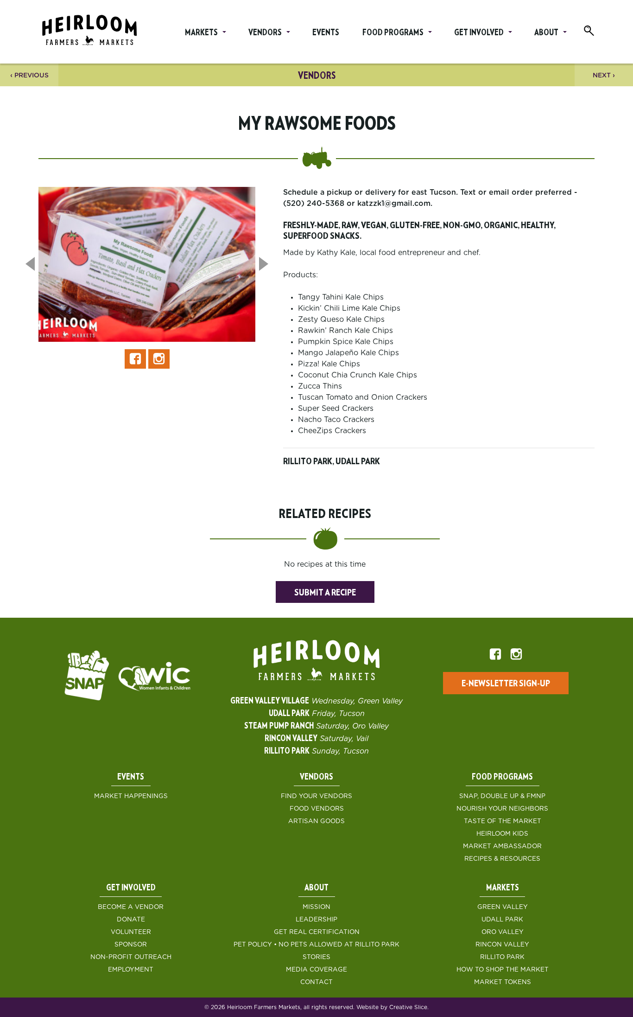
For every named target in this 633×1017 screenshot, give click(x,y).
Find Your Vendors (316, 796)
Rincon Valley (502, 944)
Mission (316, 907)
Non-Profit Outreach (130, 957)
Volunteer (131, 932)
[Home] (89, 31)
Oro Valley (502, 932)
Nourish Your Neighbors (502, 809)
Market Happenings (131, 796)
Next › (604, 75)
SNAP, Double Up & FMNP (502, 796)
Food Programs (393, 33)
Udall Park (502, 919)
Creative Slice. (409, 1007)
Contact (316, 982)
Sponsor (130, 944)
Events (325, 33)
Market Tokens (502, 982)
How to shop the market (502, 969)
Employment (130, 969)
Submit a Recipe (325, 592)
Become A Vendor (131, 907)
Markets (201, 33)
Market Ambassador (502, 846)
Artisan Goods (316, 821)
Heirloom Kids (502, 834)
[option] (146, 268)
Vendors (265, 33)
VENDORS (316, 76)
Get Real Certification (317, 932)
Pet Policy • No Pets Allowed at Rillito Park (316, 944)
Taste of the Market (502, 821)
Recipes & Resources (502, 859)
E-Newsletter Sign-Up (506, 683)
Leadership (316, 919)
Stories (316, 957)
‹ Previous (29, 75)
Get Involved (479, 33)
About (546, 33)
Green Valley (502, 907)
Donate (131, 919)
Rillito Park (502, 957)
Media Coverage (316, 969)
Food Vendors (317, 809)
